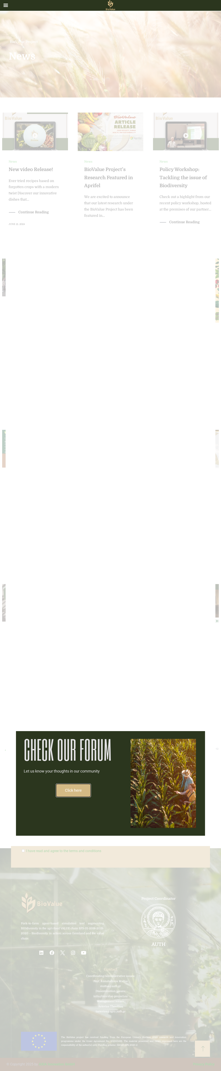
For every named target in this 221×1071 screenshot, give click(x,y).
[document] (110, 535)
